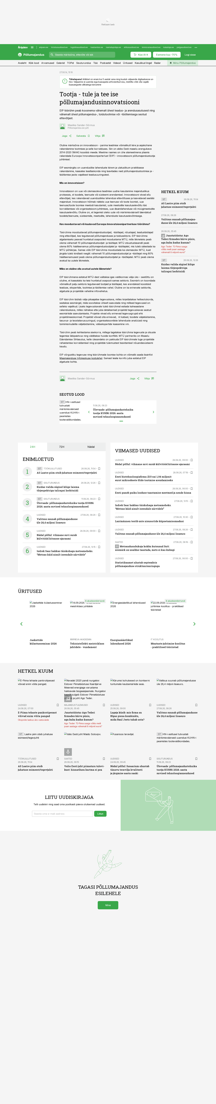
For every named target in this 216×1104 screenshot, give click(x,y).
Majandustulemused (76, 705)
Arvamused (47, 62)
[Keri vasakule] (89, 412)
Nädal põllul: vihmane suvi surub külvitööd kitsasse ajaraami (152, 464)
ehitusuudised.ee (131, 47)
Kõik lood (34, 62)
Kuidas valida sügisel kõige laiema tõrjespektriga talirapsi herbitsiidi (178, 268)
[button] (62, 814)
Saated (119, 542)
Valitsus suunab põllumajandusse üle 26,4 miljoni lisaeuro (150, 533)
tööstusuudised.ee (59, 47)
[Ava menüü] (32, 47)
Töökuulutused (53, 468)
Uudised (41, 515)
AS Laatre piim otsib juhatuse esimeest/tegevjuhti (67, 472)
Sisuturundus (83, 62)
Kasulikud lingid (143, 62)
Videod (117, 62)
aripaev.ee (43, 47)
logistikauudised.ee (79, 47)
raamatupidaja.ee (113, 47)
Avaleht (22, 62)
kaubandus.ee (97, 47)
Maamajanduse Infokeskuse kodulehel (81, 358)
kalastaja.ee (168, 47)
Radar (157, 62)
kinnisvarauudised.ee (151, 47)
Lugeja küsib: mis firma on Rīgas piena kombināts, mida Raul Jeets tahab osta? (127, 716)
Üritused (127, 62)
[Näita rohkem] (196, 47)
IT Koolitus (157, 639)
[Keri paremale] (153, 412)
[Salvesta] (99, 468)
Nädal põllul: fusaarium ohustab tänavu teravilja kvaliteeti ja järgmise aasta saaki (129, 770)
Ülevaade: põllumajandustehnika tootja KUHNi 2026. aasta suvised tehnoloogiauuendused (113, 413)
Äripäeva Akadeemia (80, 639)
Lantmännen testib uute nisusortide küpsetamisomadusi (149, 521)
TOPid (70, 62)
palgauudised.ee (184, 47)
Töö (95, 62)
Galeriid (60, 62)
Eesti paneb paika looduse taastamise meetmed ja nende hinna (153, 492)
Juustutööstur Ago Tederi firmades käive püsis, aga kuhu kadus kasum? (178, 239)
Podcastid (105, 62)
